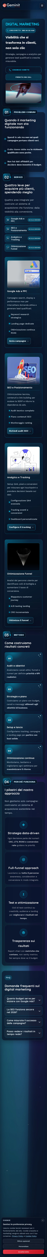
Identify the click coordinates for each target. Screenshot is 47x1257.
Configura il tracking (20, 527)
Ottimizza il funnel (19, 620)
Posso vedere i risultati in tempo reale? (21, 1033)
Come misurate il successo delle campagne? (21, 1022)
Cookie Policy (30, 1236)
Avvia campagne (17, 341)
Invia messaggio (22, 1206)
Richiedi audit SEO (18, 431)
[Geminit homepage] (11, 5)
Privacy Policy (17, 1236)
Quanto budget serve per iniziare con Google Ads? (21, 1000)
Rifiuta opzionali (23, 1241)
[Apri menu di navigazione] (42, 5)
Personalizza (23, 1246)
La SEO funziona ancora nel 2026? (20, 1011)
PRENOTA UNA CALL (23, 77)
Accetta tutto (23, 1252)
